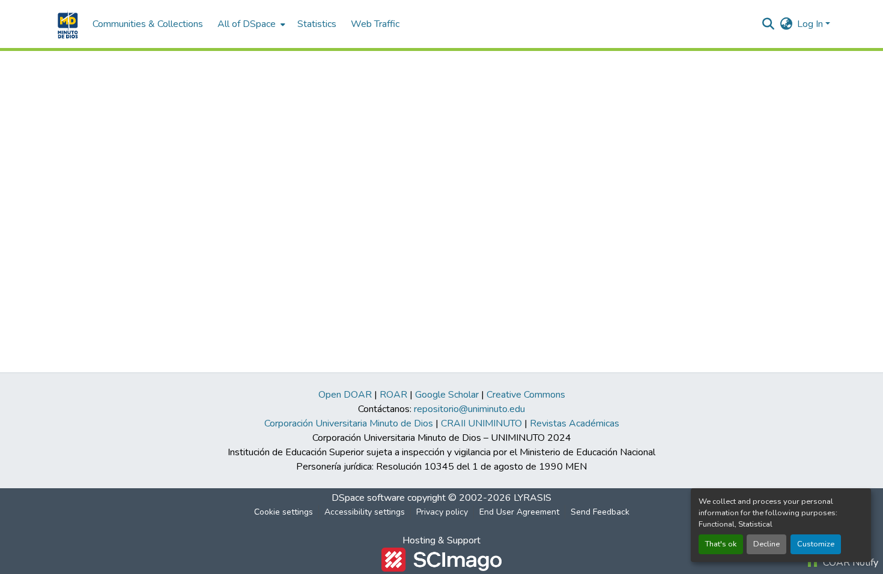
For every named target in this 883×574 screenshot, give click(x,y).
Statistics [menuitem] (316, 24)
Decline (766, 544)
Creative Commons (526, 394)
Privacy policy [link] (442, 512)
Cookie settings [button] (283, 512)
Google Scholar (447, 394)
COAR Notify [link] (849, 562)
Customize (815, 544)
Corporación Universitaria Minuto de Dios (348, 423)
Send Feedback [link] (600, 512)
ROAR (393, 394)
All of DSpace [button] (246, 24)
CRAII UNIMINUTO (481, 423)
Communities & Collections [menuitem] (148, 24)
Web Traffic (375, 24)
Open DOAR (345, 394)
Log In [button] (811, 24)
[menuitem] (250, 24)
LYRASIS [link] (532, 497)
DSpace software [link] (368, 497)
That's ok (720, 544)
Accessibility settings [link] (364, 512)
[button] (66, 24)
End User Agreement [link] (519, 512)
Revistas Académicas (574, 423)
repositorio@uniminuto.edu (469, 409)
